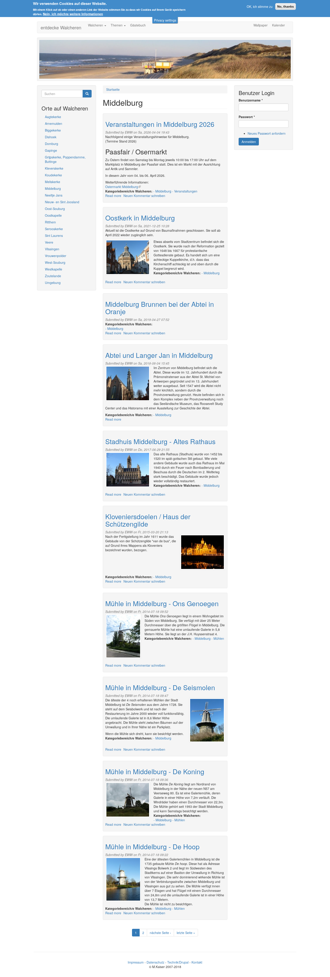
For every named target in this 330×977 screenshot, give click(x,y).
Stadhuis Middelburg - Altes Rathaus (160, 441)
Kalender (278, 25)
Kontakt (196, 962)
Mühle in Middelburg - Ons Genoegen (162, 603)
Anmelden (249, 141)
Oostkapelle (53, 215)
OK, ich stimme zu (260, 6)
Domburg (51, 143)
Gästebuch (138, 25)
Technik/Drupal (178, 962)
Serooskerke (54, 229)
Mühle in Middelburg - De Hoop (152, 846)
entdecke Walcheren (61, 27)
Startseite (113, 89)
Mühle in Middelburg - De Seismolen (160, 687)
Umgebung (53, 282)
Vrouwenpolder (55, 255)
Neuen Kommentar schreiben (144, 195)
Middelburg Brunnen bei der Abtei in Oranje (159, 307)
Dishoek (50, 137)
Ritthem (50, 222)
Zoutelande (53, 276)
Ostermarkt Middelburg (123, 186)
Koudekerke (53, 175)
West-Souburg (55, 262)
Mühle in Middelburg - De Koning (154, 771)
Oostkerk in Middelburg (140, 218)
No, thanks (285, 6)
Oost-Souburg (55, 208)
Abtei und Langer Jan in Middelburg (159, 355)
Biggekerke (53, 130)
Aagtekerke (53, 117)
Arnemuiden (53, 123)
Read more (113, 195)
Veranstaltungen (185, 191)
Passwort (247, 117)
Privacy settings (165, 20)
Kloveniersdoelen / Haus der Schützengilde (147, 520)
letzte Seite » (186, 932)
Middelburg (53, 188)
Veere (49, 242)
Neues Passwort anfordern (267, 133)
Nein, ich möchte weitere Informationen (73, 14)
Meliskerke (52, 181)
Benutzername (251, 100)
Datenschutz (155, 962)
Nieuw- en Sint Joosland (62, 202)
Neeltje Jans (53, 195)
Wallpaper (260, 25)
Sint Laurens (54, 235)
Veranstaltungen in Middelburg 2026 (159, 124)
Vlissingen (52, 249)
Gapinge (51, 150)
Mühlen (218, 638)
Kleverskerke (54, 168)
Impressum (136, 962)
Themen (117, 25)
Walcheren (96, 25)
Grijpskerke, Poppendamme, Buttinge (65, 159)
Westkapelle (53, 269)
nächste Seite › (160, 932)
